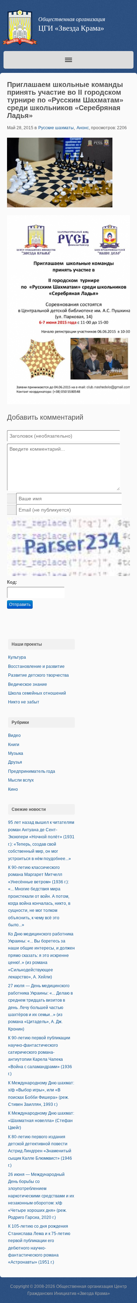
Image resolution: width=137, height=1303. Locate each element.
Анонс (83, 127)
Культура (17, 657)
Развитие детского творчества (38, 675)
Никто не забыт (23, 702)
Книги (13, 744)
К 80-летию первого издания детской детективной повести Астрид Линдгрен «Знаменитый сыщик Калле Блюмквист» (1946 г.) (40, 1151)
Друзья (15, 762)
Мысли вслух (21, 780)
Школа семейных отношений (37, 693)
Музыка (15, 753)
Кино (13, 789)
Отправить (20, 604)
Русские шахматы (56, 127)
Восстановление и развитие (36, 666)
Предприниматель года (31, 771)
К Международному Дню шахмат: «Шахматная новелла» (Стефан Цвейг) (41, 1120)
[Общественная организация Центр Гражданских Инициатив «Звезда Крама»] (19, 29)
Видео (14, 735)
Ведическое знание (27, 684)
